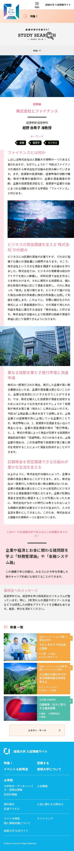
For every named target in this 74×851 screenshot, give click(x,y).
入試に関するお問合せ (50, 804)
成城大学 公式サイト (16, 831)
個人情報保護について (17, 823)
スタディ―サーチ (37, 730)
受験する (43, 763)
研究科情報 (10, 794)
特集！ (34, 16)
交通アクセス (12, 809)
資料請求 (9, 804)
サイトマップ (45, 818)
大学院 (8, 780)
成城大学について (49, 769)
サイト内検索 (12, 818)
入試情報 (42, 786)
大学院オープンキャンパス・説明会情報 (18, 788)
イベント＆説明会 (16, 769)
